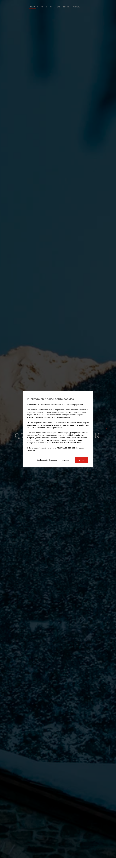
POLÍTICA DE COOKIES (66, 448)
